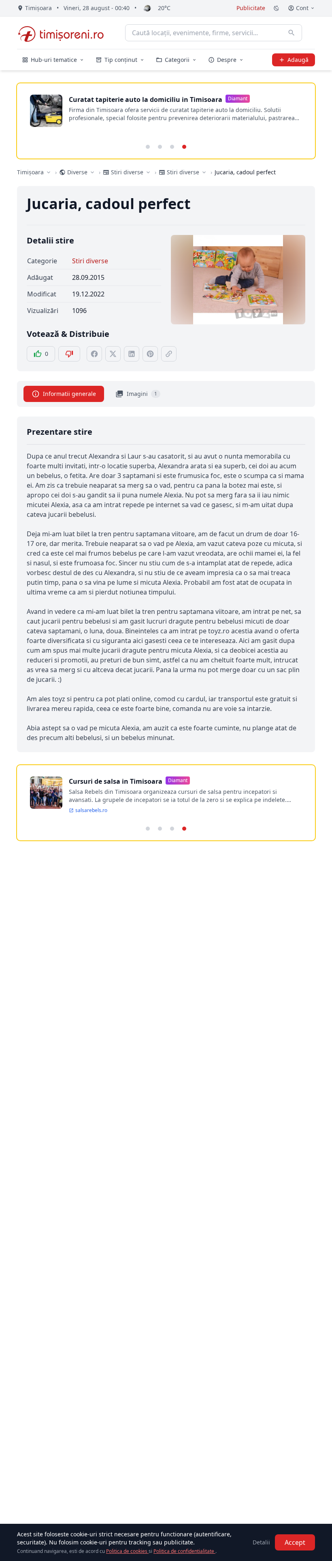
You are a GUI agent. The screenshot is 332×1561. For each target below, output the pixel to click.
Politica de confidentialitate (184, 1551)
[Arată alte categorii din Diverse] (92, 172)
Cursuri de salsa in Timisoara (115, 781)
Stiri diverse (90, 260)
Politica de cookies (127, 1551)
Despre (226, 59)
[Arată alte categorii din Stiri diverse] (148, 172)
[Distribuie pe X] (113, 354)
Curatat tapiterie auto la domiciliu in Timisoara (145, 99)
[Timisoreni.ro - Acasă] (64, 32)
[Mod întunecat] (276, 8)
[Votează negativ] (69, 354)
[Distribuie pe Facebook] (94, 354)
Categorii (177, 59)
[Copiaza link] (169, 354)
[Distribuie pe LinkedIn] (131, 354)
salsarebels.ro (91, 810)
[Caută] (291, 32)
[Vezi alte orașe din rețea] (49, 172)
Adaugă (298, 59)
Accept (295, 1542)
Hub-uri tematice (54, 59)
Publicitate (250, 8)
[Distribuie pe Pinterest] (150, 354)
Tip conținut (120, 59)
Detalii (261, 1542)
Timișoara (30, 172)
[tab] (148, 147)
